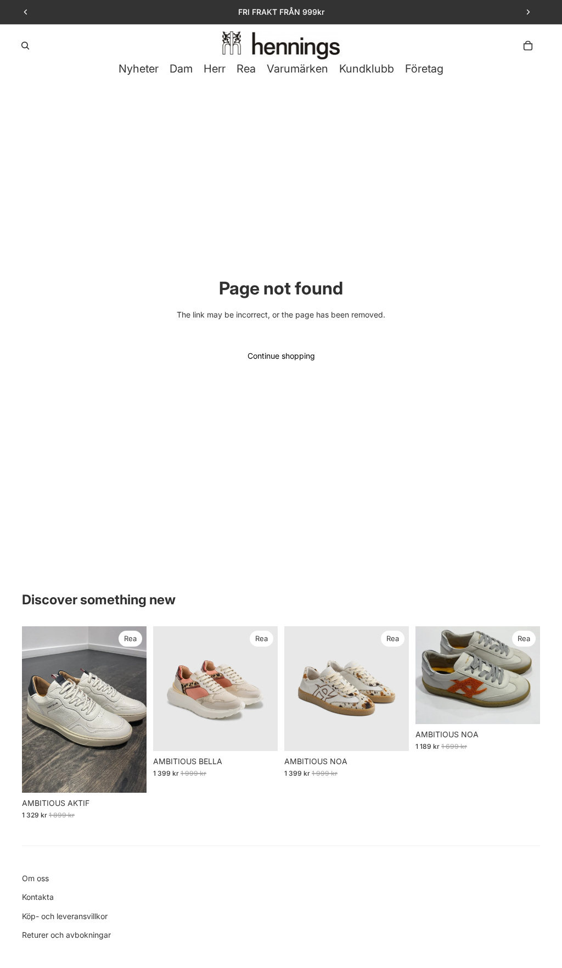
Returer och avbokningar (66, 934)
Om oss (35, 878)
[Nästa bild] (528, 12)
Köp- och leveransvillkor (65, 916)
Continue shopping (281, 355)
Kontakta (38, 897)
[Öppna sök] (25, 46)
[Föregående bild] (26, 12)
